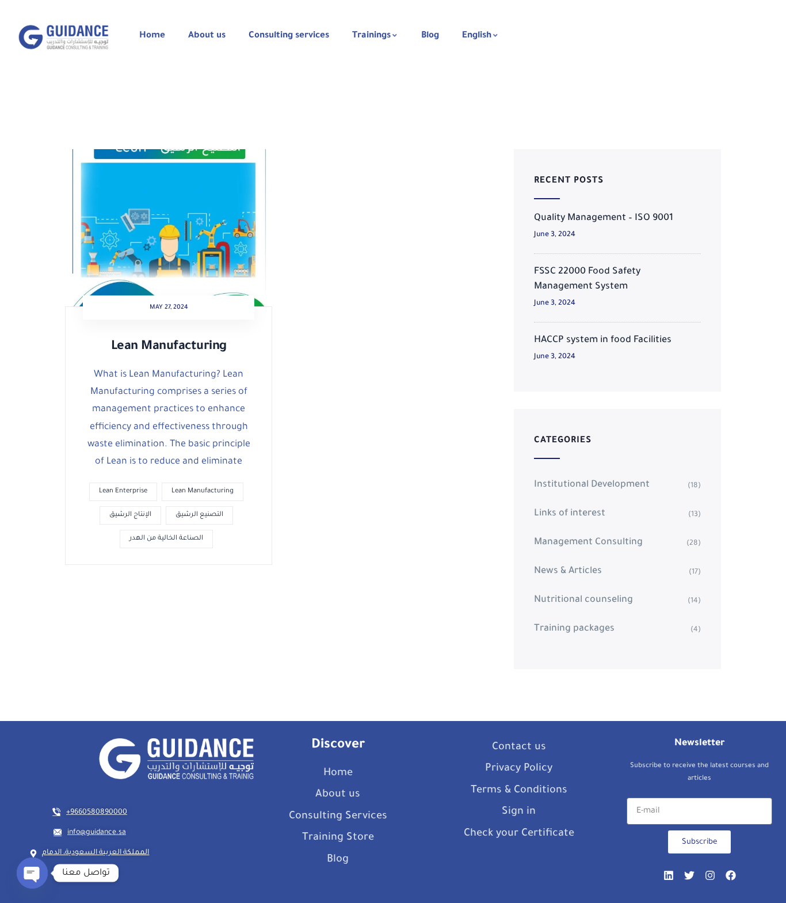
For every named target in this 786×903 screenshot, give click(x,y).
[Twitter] (689, 875)
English (476, 36)
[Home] (63, 37)
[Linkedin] (668, 875)
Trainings (371, 36)
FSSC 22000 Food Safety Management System (587, 279)
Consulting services (289, 36)
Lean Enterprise (123, 491)
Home (152, 36)
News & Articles (568, 571)
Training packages (574, 629)
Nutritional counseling (583, 600)
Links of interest (569, 514)
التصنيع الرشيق (199, 515)
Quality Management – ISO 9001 (603, 218)
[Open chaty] (32, 873)
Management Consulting (588, 542)
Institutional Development (592, 485)
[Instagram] (710, 875)
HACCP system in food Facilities (602, 340)
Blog (430, 36)
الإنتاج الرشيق (130, 515)
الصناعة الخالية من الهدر (166, 538)
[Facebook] (730, 875)
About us (207, 36)
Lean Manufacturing (169, 347)
